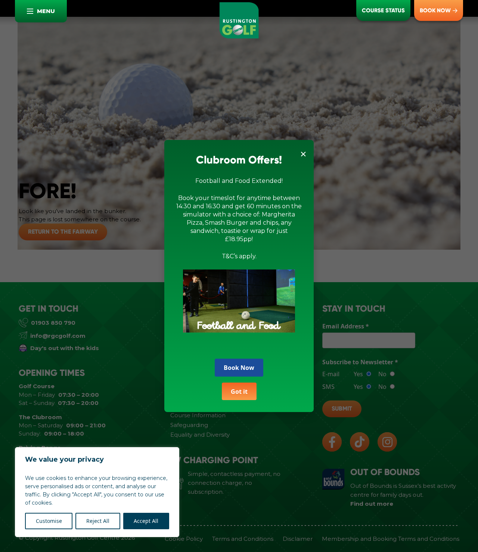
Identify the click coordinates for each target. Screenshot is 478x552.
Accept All (146, 520)
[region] (97, 492)
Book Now (239, 368)
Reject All (97, 520)
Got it (239, 391)
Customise (49, 520)
